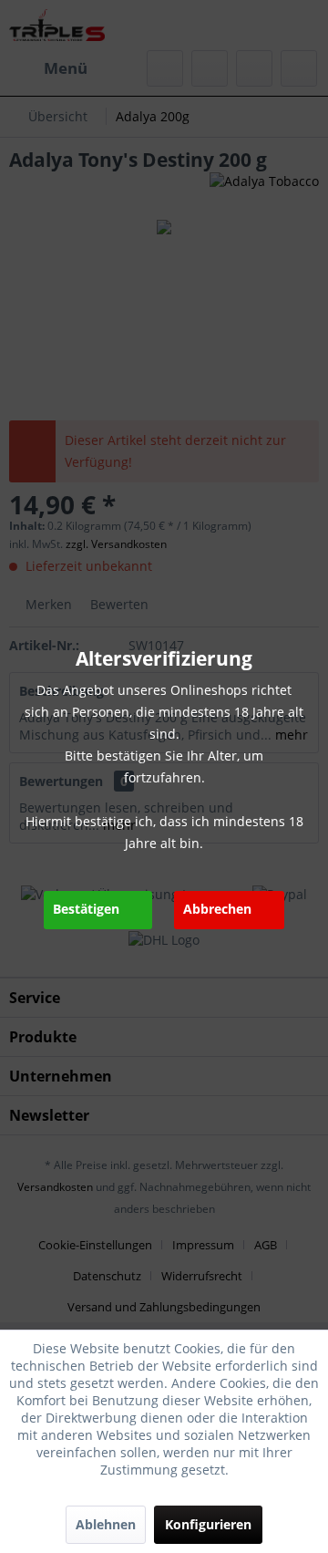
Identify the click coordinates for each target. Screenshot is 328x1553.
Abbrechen (217, 908)
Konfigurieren (208, 1524)
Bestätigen (86, 908)
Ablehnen (106, 1524)
